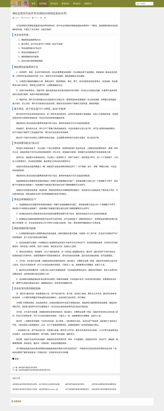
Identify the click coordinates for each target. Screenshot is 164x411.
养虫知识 (77, 4)
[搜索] (151, 3)
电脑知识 (88, 4)
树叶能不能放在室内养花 (24, 367)
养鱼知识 (65, 4)
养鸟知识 (54, 4)
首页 (33, 4)
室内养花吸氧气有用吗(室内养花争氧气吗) (31, 370)
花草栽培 (43, 4)
